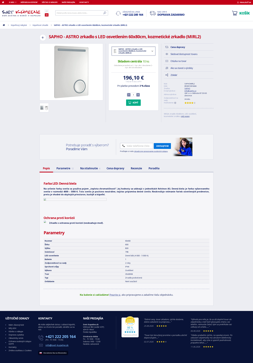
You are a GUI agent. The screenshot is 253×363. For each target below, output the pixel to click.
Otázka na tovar (178, 61)
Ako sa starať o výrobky (182, 68)
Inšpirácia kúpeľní (29, 2)
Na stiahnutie (90, 168)
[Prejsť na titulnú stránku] (22, 13)
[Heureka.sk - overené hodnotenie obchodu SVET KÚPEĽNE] (130, 336)
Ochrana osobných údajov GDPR (20, 342)
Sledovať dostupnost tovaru (184, 54)
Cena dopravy (115, 168)
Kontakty (84, 2)
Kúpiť (135, 102)
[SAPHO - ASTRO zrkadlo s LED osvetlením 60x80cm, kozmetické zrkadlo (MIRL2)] (71, 72)
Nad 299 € (170, 13)
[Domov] (4, 2)
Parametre (65, 168)
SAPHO (187, 88)
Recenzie (136, 168)
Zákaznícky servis (16, 338)
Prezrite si (115, 294)
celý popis (185, 116)
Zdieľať (174, 75)
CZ (47, 11)
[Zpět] (43, 37)
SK (47, 15)
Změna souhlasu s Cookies (20, 350)
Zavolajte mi (162, 146)
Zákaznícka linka (133, 13)
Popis (46, 168)
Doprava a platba (16, 334)
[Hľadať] (104, 13)
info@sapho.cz (190, 91)
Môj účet (12, 328)
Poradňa (154, 168)
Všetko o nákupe (49, 2)
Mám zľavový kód (16, 325)
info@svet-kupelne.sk (57, 345)
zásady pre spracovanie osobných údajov (151, 151)
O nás (11, 2)
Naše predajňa (68, 2)
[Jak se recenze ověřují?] (175, 103)
